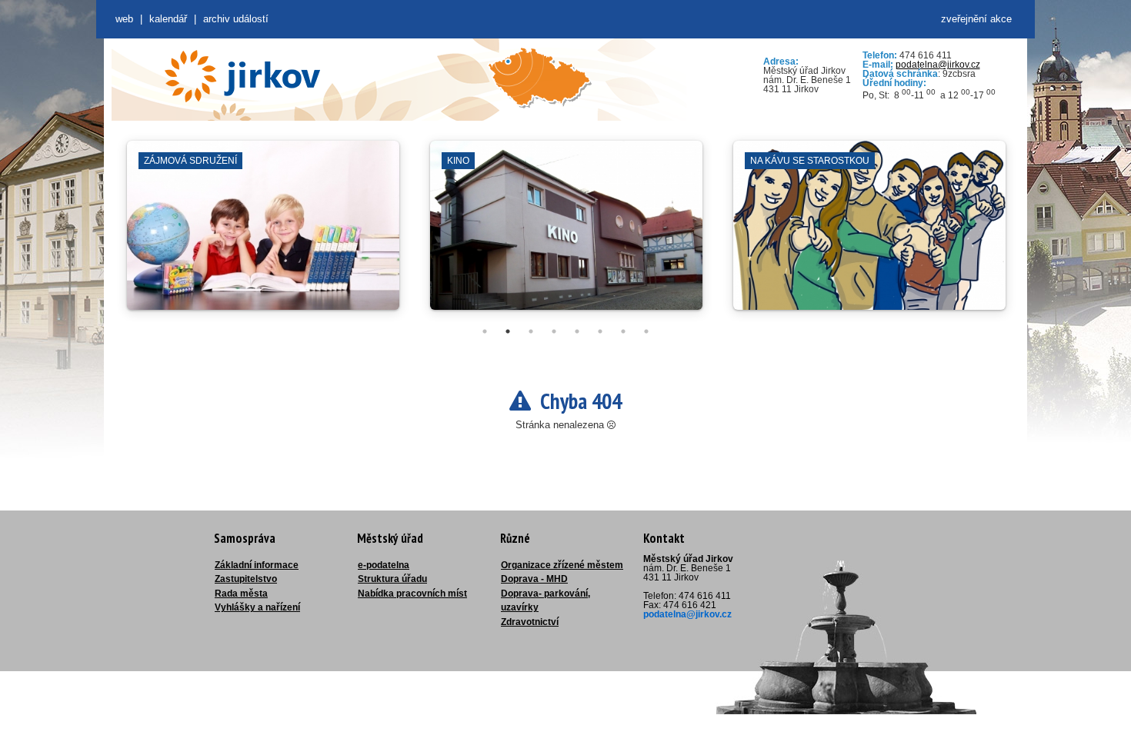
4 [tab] (554, 331)
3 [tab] (531, 331)
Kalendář (168, 19)
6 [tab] (600, 331)
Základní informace (257, 565)
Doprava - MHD (534, 579)
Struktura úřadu (392, 579)
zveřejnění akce (976, 19)
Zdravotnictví (530, 622)
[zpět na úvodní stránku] (242, 76)
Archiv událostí (236, 19)
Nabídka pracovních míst (412, 593)
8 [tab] (646, 331)
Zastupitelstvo (246, 579)
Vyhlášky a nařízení (257, 607)
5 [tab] (577, 331)
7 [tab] (623, 331)
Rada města (241, 593)
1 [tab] (484, 331)
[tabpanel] (263, 233)
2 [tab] (507, 331)
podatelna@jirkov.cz (938, 64)
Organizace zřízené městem (562, 565)
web (124, 19)
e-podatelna (383, 565)
